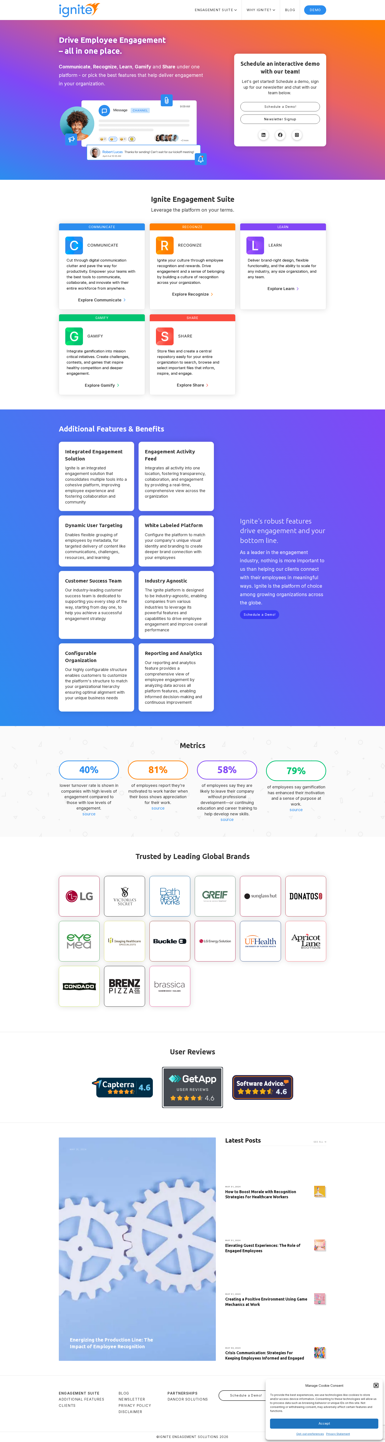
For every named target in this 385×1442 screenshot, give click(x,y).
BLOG (124, 1393)
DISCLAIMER (130, 1412)
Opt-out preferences (310, 1434)
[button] (376, 1385)
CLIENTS (67, 1405)
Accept (324, 1423)
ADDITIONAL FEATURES (81, 1399)
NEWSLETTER (132, 1399)
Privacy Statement (338, 1434)
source (89, 813)
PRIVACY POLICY (135, 1405)
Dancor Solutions (188, 1399)
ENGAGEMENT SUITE (79, 1393)
